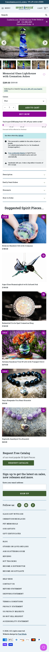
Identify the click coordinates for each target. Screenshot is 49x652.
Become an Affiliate (13, 571)
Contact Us (9, 584)
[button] (43, 217)
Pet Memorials (10, 524)
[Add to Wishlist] (44, 74)
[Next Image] (45, 42)
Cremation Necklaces (14, 519)
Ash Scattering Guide (14, 551)
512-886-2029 (27, 22)
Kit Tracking (10, 561)
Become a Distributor (14, 566)
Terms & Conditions (13, 601)
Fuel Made (22, 634)
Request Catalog (18, 463)
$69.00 (4, 442)
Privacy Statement (13, 606)
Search (3, 13)
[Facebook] (33, 505)
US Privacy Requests (13, 611)
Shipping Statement (13, 594)
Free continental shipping (16, 153)
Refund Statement (12, 589)
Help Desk (8, 579)
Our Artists (9, 529)
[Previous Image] (3, 42)
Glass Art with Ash (13, 514)
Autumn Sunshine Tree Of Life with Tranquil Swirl (23, 362)
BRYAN (20, 135)
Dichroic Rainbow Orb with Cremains (17, 246)
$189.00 (5, 249)
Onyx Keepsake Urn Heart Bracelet (16, 400)
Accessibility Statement (16, 621)
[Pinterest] (26, 505)
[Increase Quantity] (14, 107)
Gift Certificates (12, 534)
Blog (5, 541)
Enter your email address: (13, 483)
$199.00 (5, 287)
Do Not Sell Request (13, 616)
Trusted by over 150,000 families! (19, 20)
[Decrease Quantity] (5, 107)
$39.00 (4, 403)
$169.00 (5, 326)
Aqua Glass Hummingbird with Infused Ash (20, 284)
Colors (5, 97)
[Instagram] (19, 505)
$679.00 (5, 365)
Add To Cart (32, 107)
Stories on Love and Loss (16, 546)
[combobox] (24, 15)
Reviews (7, 556)
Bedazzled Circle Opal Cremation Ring (18, 323)
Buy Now (24, 114)
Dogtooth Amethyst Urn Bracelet (15, 439)
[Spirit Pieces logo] (24, 8)
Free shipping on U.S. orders (16, 2)
